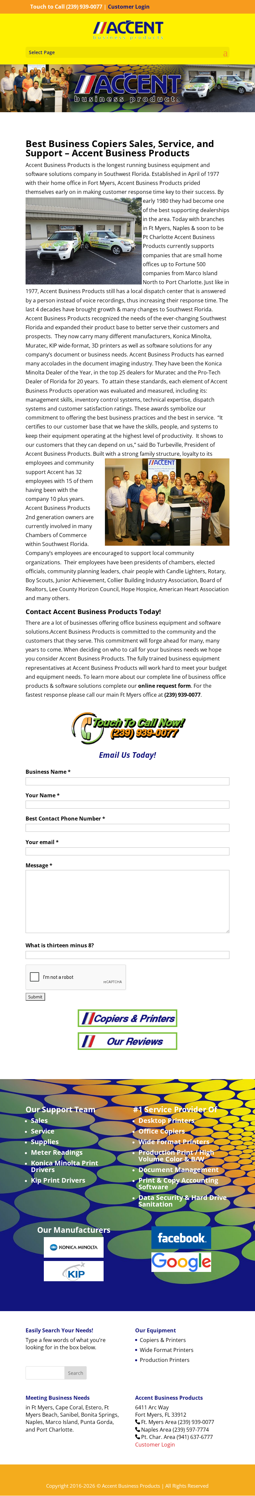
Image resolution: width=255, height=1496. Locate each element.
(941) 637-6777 (195, 1437)
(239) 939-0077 (196, 1422)
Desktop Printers (166, 1120)
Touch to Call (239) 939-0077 (66, 6)
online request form (164, 685)
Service (42, 1131)
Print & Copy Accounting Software (178, 1183)
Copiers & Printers (163, 1340)
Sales (39, 1120)
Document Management (178, 1169)
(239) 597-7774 (191, 1429)
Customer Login (129, 6)
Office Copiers (161, 1131)
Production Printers (165, 1360)
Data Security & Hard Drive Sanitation (182, 1201)
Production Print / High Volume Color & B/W (176, 1155)
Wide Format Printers (174, 1141)
